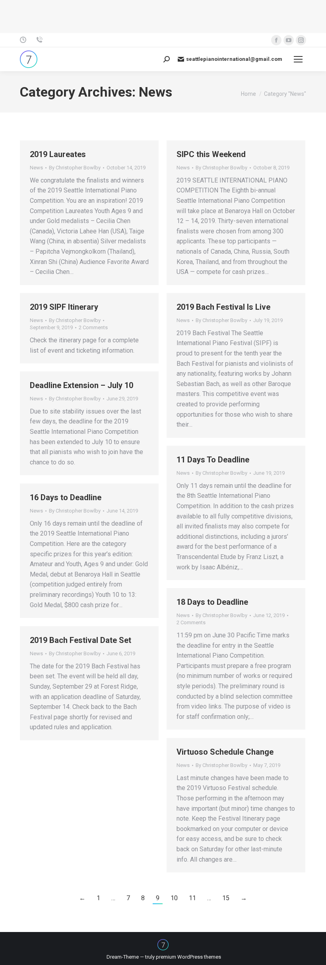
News (36, 168)
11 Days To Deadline (213, 459)
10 (174, 898)
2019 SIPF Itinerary (64, 307)
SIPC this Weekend (211, 154)
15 (225, 898)
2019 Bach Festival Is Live (223, 307)
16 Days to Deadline (65, 497)
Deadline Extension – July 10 (81, 385)
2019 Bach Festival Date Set (80, 640)
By (75, 168)
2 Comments (93, 327)
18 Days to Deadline (212, 602)
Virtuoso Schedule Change (225, 752)
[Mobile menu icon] (298, 59)
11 (192, 898)
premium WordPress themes (188, 957)
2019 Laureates (58, 154)
